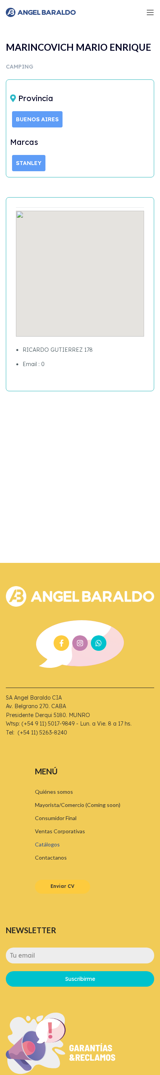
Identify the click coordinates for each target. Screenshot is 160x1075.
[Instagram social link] (80, 643)
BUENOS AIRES (37, 119)
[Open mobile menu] (150, 12)
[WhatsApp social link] (98, 643)
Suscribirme (80, 978)
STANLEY (29, 163)
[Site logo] (41, 11)
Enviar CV (62, 886)
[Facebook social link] (61, 643)
